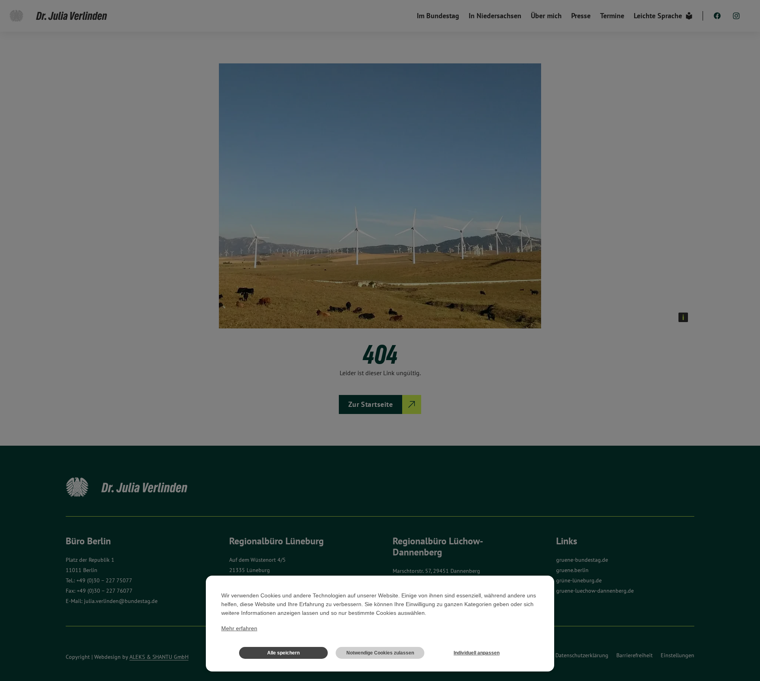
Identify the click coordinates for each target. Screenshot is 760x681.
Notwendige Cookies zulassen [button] (380, 653)
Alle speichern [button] (283, 653)
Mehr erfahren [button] (239, 628)
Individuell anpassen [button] (477, 653)
